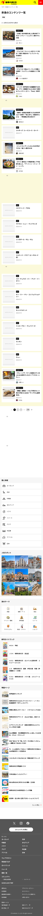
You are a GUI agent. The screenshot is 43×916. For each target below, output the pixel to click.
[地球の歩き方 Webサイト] (9, 2)
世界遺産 (21, 620)
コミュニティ (6, 877)
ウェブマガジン (6, 858)
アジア (9, 524)
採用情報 (4, 897)
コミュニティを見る (21, 830)
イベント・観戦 (8, 620)
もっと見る (35, 805)
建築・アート (21, 611)
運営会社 (4, 888)
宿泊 (35, 611)
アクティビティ (8, 629)
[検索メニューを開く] (35, 2)
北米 (8, 492)
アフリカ (9, 537)
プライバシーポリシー (28, 888)
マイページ (27, 879)
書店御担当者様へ (6, 894)
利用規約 (4, 891)
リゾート (9, 518)
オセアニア (10, 505)
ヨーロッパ (10, 486)
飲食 (8, 611)
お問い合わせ (25, 897)
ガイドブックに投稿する (28, 894)
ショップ (34, 629)
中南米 (9, 498)
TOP (3, 7)
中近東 (9, 531)
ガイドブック (6, 865)
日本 (8, 543)
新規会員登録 (7, 879)
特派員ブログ (6, 862)
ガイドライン (25, 891)
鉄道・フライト (21, 629)
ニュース (4, 869)
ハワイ (9, 511)
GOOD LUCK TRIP (7, 883)
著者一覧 (4, 873)
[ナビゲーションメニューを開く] (40, 2)
